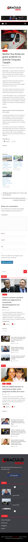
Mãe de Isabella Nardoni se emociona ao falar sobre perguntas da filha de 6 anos (13, 389)
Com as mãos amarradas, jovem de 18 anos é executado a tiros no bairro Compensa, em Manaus (18, 339)
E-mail (3, 240)
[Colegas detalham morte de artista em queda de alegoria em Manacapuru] (5, 350)
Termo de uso (4, 522)
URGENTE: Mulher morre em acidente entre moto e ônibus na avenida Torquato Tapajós (17, 164)
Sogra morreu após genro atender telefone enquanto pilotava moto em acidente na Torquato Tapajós (7, 181)
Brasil (4, 383)
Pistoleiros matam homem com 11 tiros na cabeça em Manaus (15, 194)
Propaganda (4, 525)
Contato (3, 528)
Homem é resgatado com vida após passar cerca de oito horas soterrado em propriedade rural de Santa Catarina (18, 432)
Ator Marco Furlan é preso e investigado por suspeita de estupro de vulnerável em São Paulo (18, 422)
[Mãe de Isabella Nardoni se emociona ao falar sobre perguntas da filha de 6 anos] (14, 375)
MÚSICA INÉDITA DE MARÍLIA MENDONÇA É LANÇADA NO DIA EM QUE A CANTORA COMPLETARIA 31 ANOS (18, 442)
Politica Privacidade (5, 520)
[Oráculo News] (2, 23)
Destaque (5, 294)
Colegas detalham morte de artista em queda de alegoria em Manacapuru (17, 349)
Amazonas (5, 50)
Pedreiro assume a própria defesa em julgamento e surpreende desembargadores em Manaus (12, 302)
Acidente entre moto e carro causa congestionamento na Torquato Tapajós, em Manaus (7, 164)
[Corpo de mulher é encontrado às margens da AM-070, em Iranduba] (5, 358)
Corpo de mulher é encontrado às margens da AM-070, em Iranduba (18, 357)
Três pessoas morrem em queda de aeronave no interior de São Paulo (13, 199)
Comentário (4, 215)
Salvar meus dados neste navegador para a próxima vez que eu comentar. (12, 256)
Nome (3, 233)
